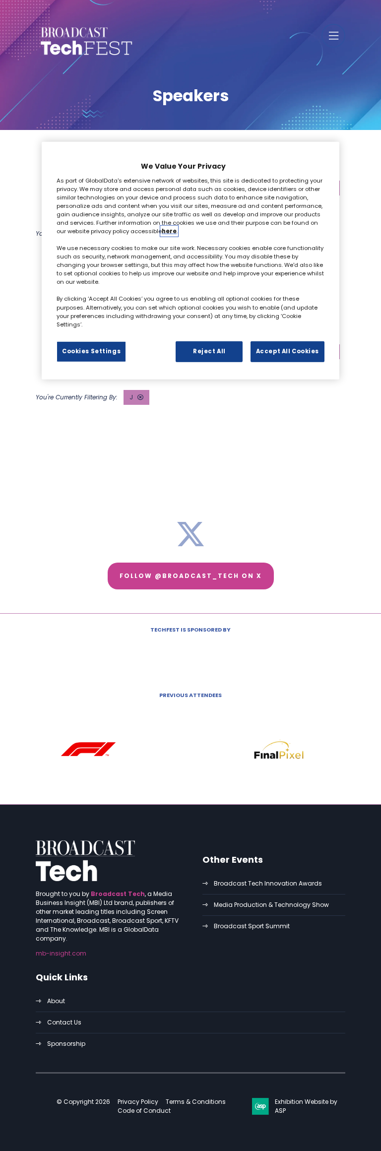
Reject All (209, 351)
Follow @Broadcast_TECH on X (191, 576)
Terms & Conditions (196, 1101)
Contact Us (64, 1022)
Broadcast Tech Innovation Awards (268, 883)
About (56, 1001)
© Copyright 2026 (83, 1101)
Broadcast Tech (118, 894)
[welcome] (85, 56)
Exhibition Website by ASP (306, 1106)
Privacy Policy (138, 1101)
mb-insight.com (61, 953)
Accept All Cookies (287, 351)
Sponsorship (66, 1043)
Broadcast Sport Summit (252, 926)
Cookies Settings (91, 351)
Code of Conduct (144, 1110)
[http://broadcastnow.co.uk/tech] (85, 879)
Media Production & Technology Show (271, 904)
